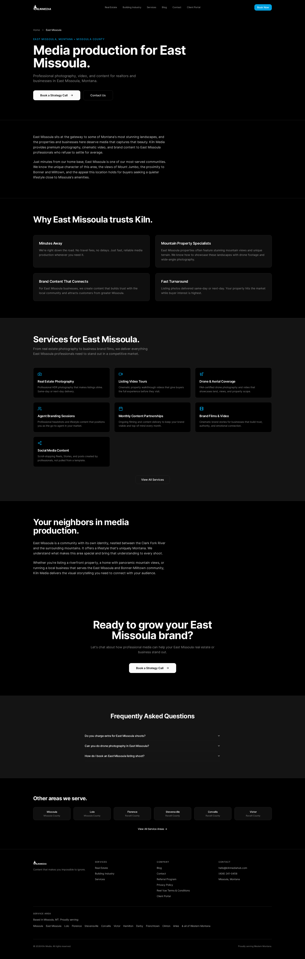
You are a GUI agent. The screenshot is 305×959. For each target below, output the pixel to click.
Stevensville (91, 925)
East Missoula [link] (53, 29)
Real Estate (111, 7)
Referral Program (166, 879)
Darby (139, 925)
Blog (164, 7)
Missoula (38, 925)
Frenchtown (153, 925)
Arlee (176, 925)
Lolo (66, 925)
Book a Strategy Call (54, 95)
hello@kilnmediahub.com (233, 867)
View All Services (152, 479)
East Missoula (53, 925)
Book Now (263, 7)
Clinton (166, 925)
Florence (77, 925)
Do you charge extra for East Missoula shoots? (115, 736)
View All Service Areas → (152, 828)
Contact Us (98, 95)
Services (151, 7)
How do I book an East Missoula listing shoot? (114, 756)
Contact (176, 7)
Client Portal (193, 7)
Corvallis (106, 925)
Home (36, 29)
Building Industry (132, 7)
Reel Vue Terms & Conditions (173, 890)
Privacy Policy (165, 884)
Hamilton (128, 925)
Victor (117, 925)
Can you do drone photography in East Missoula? (117, 746)
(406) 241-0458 (228, 873)
